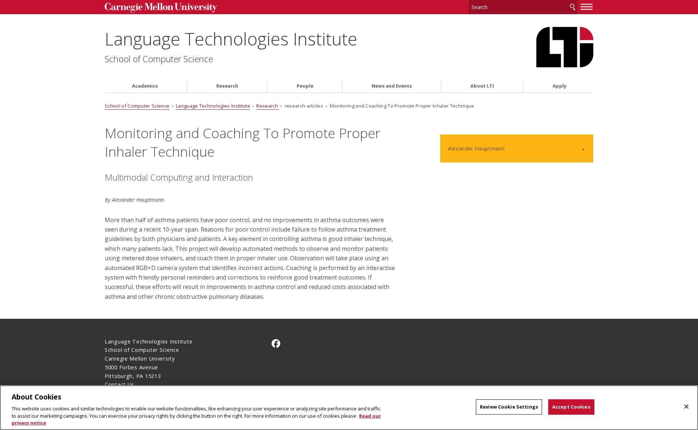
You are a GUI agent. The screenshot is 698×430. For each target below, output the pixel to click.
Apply (559, 86)
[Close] (686, 407)
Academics (145, 86)
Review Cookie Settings (509, 406)
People (305, 86)
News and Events (392, 86)
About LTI (482, 86)
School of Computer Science (159, 59)
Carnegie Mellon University (161, 7)
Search (572, 7)
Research (227, 86)
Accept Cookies (571, 406)
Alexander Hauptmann (476, 148)
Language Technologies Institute (231, 39)
